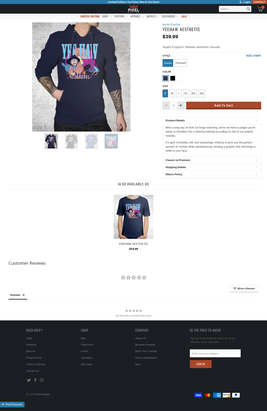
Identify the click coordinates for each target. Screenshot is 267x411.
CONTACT (259, 1)
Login (246, 1)
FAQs (29, 338)
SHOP (105, 16)
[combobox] (235, 9)
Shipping (31, 344)
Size (165, 86)
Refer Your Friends (146, 351)
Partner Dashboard (146, 357)
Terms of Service (35, 364)
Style (166, 55)
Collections (87, 344)
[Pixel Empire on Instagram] (42, 380)
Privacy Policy (34, 357)
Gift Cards (86, 364)
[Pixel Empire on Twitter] (29, 380)
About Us (140, 338)
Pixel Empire (43, 394)
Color (167, 71)
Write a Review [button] (246, 288)
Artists (84, 351)
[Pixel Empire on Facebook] (35, 380)
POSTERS (119, 16)
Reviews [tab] (15, 295)
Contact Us (32, 370)
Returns (30, 351)
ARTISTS (151, 16)
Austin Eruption (171, 24)
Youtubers (87, 357)
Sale (83, 338)
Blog (137, 364)
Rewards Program (145, 344)
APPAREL (136, 16)
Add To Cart (223, 105)
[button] (12, 404)
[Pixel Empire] (133, 9)
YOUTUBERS (169, 16)
